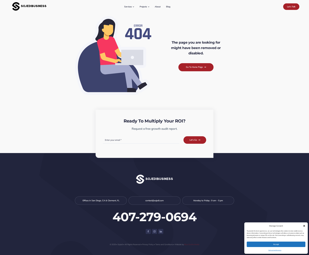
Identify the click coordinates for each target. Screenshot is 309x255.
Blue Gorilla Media (191, 244)
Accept (276, 244)
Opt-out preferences (274, 250)
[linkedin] (160, 231)
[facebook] (148, 231)
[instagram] (154, 231)
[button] (304, 226)
